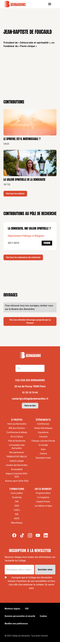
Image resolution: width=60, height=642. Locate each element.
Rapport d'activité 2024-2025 (17, 475)
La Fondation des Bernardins (17, 446)
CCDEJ (17, 510)
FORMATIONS (16, 488)
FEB (16, 514)
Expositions (43, 432)
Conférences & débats (17, 432)
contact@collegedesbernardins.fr (30, 398)
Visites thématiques (43, 428)
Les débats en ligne (43, 506)
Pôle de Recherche (16, 441)
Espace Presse (43, 501)
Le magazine (43, 497)
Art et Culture (17, 436)
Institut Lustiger (17, 461)
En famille (43, 445)
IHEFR (16, 518)
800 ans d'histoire (17, 428)
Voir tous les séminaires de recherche (23, 257)
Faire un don (30, 405)
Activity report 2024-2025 (17, 481)
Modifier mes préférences (16, 623)
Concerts (43, 436)
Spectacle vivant (43, 458)
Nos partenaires (16, 452)
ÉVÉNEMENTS (43, 419)
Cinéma (43, 453)
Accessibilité (17, 469)
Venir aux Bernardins (16, 424)
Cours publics (17, 493)
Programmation (43, 493)
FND (17, 501)
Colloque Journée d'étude (43, 441)
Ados (43, 449)
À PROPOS (16, 419)
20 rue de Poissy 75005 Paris (30, 386)
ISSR (17, 506)
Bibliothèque (17, 523)
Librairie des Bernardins (17, 465)
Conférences (43, 424)
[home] (16, 4)
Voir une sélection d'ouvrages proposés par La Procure (30, 321)
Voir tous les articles (15, 193)
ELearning (16, 497)
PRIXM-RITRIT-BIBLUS (17, 456)
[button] (51, 4)
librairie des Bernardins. (23, 309)
